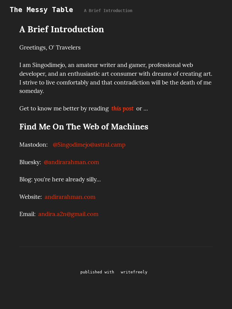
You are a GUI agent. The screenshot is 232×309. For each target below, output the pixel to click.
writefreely (134, 272)
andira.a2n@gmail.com (68, 214)
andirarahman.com (70, 196)
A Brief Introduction (108, 10)
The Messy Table (41, 9)
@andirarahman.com (71, 162)
